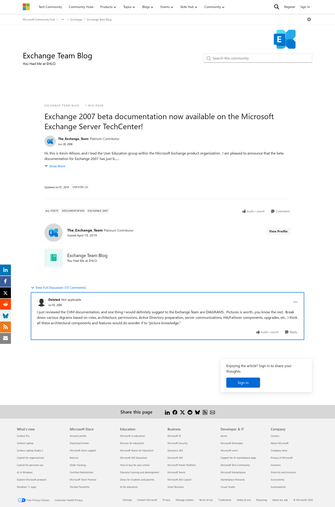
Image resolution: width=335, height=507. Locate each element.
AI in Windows (25, 472)
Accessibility (277, 479)
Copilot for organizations (30, 457)
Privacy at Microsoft (282, 457)
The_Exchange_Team (73, 138)
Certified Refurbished (81, 472)
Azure (224, 436)
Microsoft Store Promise (83, 479)
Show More (57, 166)
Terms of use (206, 500)
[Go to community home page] (26, 6)
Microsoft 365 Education (133, 457)
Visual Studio (228, 487)
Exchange (76, 19)
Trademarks (224, 500)
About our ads (280, 500)
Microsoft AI (174, 436)
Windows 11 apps (26, 487)
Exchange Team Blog (99, 19)
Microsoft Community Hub (39, 19)
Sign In (305, 7)
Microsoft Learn (229, 450)
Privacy (166, 500)
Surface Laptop (25, 443)
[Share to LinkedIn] (167, 411)
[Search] (276, 7)
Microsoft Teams (177, 472)
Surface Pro (23, 436)
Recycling (261, 500)
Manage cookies (185, 500)
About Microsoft (280, 443)
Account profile (78, 436)
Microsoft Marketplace (233, 472)
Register (289, 7)
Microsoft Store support (83, 450)
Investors (276, 465)
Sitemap (127, 500)
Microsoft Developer (232, 443)
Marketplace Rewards (233, 479)
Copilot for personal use (30, 465)
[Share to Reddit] (190, 411)
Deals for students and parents (137, 479)
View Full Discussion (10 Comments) (61, 287)
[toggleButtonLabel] (309, 19)
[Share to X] (182, 411)
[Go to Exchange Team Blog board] (53, 258)
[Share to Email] (212, 411)
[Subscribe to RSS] (205, 411)
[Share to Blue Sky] (197, 411)
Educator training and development (139, 472)
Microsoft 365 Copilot (179, 479)
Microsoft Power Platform (182, 465)
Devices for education (132, 443)
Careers (275, 436)
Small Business (176, 487)
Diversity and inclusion (283, 472)
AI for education (129, 487)
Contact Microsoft (147, 500)
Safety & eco (244, 500)
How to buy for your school (134, 465)
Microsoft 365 (175, 457)
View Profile (278, 231)
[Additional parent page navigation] (62, 19)
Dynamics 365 (175, 450)
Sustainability (278, 487)
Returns (74, 457)
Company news (279, 450)
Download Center (79, 443)
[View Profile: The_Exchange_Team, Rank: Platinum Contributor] (50, 141)
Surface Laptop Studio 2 (30, 450)
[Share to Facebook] (175, 411)
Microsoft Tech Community (235, 465)
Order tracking (78, 465)
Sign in (243, 382)
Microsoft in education (132, 436)
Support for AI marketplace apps (238, 457)
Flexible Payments (80, 487)
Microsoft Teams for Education (136, 450)
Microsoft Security (178, 443)
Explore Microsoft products (31, 479)
